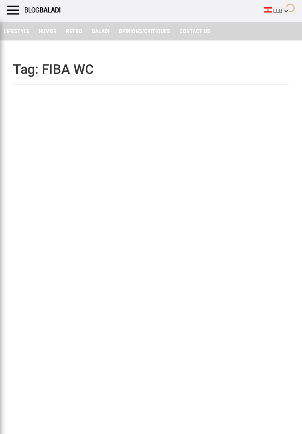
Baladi (100, 31)
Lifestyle (16, 31)
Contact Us (194, 31)
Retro (74, 31)
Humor (48, 31)
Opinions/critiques (144, 31)
